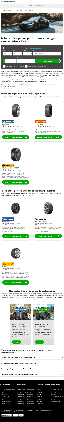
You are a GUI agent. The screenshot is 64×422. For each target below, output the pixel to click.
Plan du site (17, 411)
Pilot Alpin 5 (6, 124)
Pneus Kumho (30, 391)
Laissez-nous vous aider (35, 48)
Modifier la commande (56, 392)
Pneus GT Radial (21, 405)
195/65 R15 (39, 389)
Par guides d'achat (6, 401)
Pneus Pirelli (30, 398)
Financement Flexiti (6, 405)
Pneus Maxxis (30, 392)
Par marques (5, 392)
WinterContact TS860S (10, 168)
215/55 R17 (39, 394)
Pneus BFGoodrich (21, 389)
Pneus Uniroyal (30, 401)
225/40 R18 (39, 396)
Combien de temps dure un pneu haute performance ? (19, 374)
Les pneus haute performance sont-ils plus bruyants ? (19, 363)
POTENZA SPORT (41, 222)
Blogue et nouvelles (6, 403)
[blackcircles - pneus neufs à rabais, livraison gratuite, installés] (11, 2)
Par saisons (4, 394)
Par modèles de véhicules (8, 398)
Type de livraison (21, 57)
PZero (4, 267)
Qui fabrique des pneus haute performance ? (16, 369)
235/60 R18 (39, 403)
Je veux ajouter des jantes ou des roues (37, 66)
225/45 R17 (39, 398)
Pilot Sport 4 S (7, 222)
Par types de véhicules (7, 399)
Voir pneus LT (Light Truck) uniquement (15, 66)
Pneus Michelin (30, 394)
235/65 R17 (39, 405)
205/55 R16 (39, 391)
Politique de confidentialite (47, 410)
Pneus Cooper (20, 394)
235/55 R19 (39, 401)
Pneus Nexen (30, 396)
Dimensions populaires (43, 384)
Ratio (14, 50)
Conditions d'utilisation (7, 411)
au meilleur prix (37, 85)
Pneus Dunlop (20, 396)
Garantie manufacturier (56, 399)
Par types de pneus (6, 396)
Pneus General (20, 401)
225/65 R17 (39, 399)
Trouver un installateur (56, 398)
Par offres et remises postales (9, 389)
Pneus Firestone (21, 399)
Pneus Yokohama (31, 405)
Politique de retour (55, 401)
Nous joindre (54, 394)
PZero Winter (40, 124)
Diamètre (25, 50)
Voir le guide (16, 342)
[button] (2, 2)
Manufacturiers (21, 384)
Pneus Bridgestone (21, 391)
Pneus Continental (21, 392)
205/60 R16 (39, 392)
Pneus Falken (20, 398)
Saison (34, 50)
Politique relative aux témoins (32, 410)
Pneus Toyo (30, 399)
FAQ (52, 391)
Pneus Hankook (30, 389)
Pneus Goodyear (21, 403)
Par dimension (5, 391)
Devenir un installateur (56, 389)
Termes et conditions (19, 410)
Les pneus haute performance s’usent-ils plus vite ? (18, 357)
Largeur (4, 50)
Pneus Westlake (31, 403)
